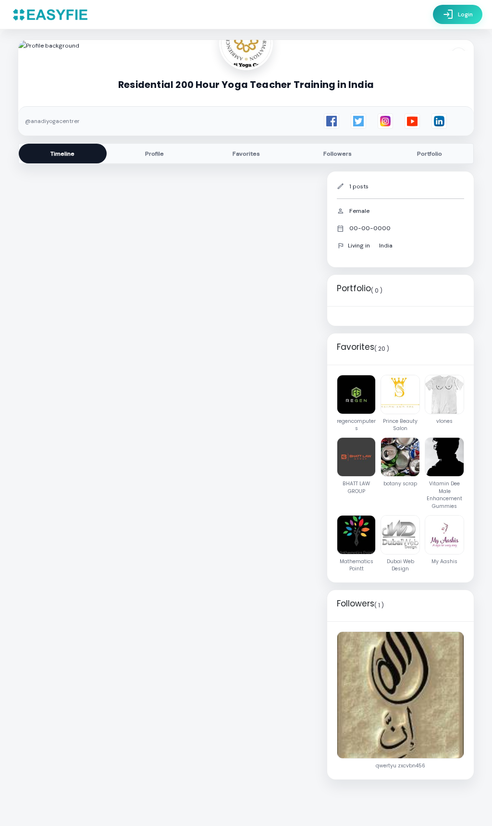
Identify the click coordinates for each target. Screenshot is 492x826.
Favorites (246, 154)
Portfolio (429, 154)
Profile (154, 154)
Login (458, 14)
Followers (337, 154)
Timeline (62, 154)
